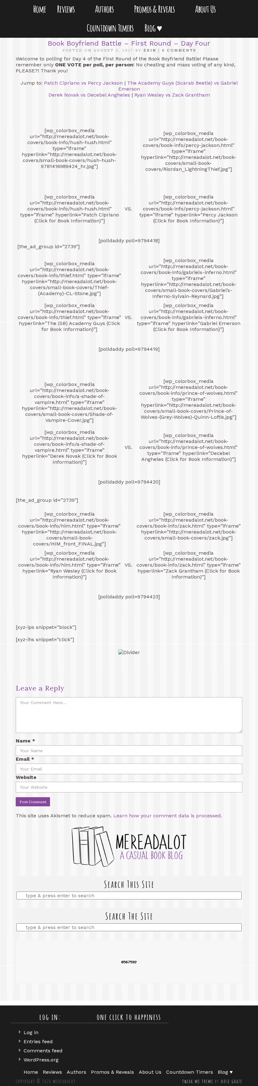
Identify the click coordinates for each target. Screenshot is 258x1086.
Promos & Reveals (155, 9)
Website (26, 777)
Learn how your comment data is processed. (167, 816)
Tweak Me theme (197, 1081)
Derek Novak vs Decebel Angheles (89, 95)
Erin (149, 50)
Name (25, 741)
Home (39, 9)
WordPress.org (41, 1060)
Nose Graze (231, 1081)
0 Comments (179, 50)
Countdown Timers (110, 28)
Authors (105, 9)
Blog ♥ (154, 28)
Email (25, 759)
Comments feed (43, 1051)
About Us (206, 9)
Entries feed (38, 1041)
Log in (31, 1032)
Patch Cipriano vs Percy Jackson (83, 83)
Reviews (67, 9)
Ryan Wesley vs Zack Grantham (172, 95)
